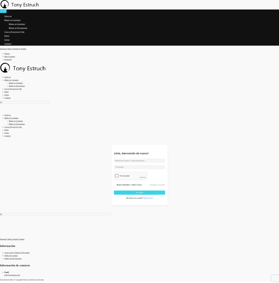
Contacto (7, 44)
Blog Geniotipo (9, 57)
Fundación (8, 59)
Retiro (6, 36)
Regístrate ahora (148, 198)
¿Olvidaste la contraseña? (157, 185)
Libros (6, 40)
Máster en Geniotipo (12, 20)
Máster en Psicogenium (18, 28)
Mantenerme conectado (129, 185)
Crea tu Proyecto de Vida (14, 32)
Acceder (139, 192)
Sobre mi (8, 16)
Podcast (7, 54)
